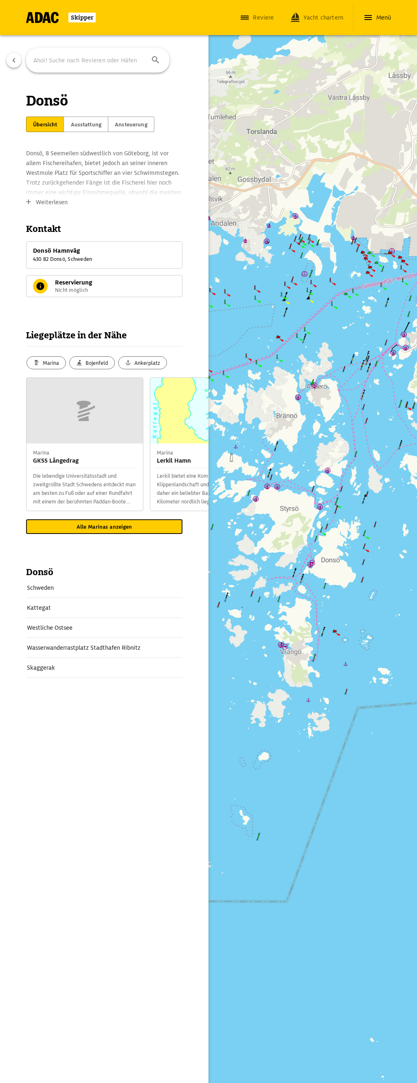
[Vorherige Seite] (14, 60)
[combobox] (97, 60)
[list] (104, 628)
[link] (104, 588)
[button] (156, 60)
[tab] (45, 124)
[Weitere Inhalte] (192, 444)
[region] (208, 541)
